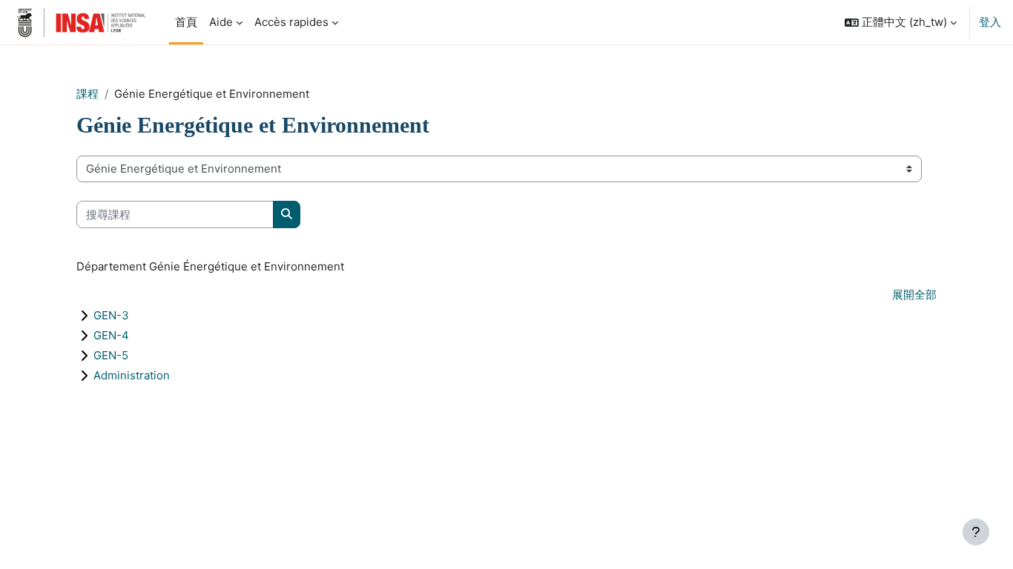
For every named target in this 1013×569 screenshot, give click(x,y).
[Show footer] (976, 532)
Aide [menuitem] (221, 22)
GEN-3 (111, 315)
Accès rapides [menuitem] (291, 22)
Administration (131, 375)
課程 (87, 94)
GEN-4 (111, 335)
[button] (900, 22)
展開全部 (914, 294)
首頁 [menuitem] (186, 22)
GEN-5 (110, 355)
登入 (990, 22)
